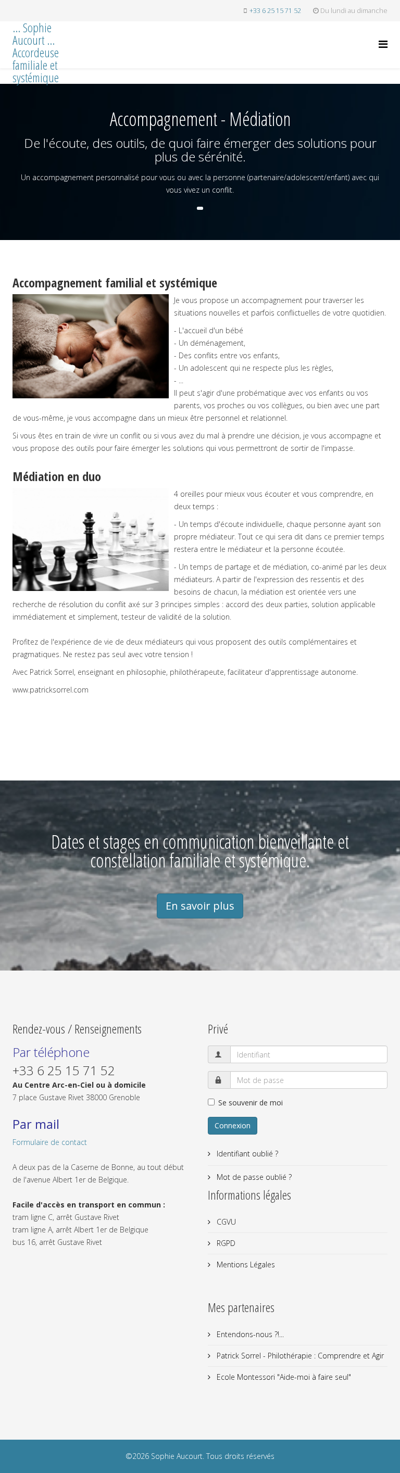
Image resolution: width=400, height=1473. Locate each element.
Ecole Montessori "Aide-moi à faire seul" (283, 1377)
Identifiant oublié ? (246, 1154)
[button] (200, 208)
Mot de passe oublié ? (253, 1177)
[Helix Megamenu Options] (383, 44)
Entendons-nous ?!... (249, 1334)
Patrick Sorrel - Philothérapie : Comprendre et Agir (299, 1356)
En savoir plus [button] (200, 906)
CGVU (225, 1222)
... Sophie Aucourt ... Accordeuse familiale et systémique (35, 52)
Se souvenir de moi (250, 1102)
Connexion (233, 1125)
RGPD (225, 1243)
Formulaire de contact (49, 1142)
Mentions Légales (245, 1264)
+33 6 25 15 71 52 (275, 10)
